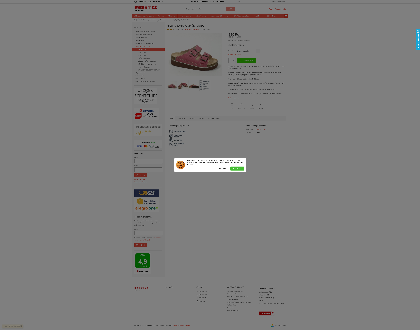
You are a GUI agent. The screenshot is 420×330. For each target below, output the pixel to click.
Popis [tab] (171, 118)
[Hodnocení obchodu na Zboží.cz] (267, 313)
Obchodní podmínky (265, 292)
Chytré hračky (140, 73)
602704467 (202, 298)
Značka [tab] (201, 118)
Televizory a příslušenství (143, 35)
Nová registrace (139, 179)
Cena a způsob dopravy (199, 2)
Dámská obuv (142, 49)
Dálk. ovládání (139, 76)
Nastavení (222, 168)
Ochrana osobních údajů (266, 298)
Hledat (230, 9)
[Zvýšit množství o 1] (236, 59)
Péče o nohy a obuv (144, 67)
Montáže (261, 301)
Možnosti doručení (234, 55)
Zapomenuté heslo (140, 182)
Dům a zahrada (140, 79)
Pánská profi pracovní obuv (147, 64)
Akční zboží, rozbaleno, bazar (145, 32)
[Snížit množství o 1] (236, 62)
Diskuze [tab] (192, 118)
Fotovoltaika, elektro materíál (145, 82)
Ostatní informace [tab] (214, 118)
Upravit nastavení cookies (181, 325)
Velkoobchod (231, 305)
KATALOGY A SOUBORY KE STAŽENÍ (149, 70)
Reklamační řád (264, 295)
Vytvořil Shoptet (280, 325)
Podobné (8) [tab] (181, 118)
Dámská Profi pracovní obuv (147, 61)
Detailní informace (234, 98)
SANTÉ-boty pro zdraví (142, 46)
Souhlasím (238, 168)
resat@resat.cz (204, 291)
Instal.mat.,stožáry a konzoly (144, 43)
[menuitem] (144, 16)
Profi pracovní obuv (144, 58)
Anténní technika (140, 40)
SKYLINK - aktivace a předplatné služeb (271, 303)
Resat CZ (202, 301)
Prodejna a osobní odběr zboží (237, 297)
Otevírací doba (218, 2)
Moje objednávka (232, 311)
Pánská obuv (142, 52)
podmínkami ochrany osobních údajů (148, 239)
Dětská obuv (142, 55)
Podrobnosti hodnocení (191, 29)
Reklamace (231, 308)
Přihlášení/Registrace (278, 2)
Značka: (205, 29)
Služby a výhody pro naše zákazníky (239, 302)
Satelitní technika (141, 38)
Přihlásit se (140, 175)
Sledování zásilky (233, 299)
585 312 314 (203, 295)
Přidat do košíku (248, 60)
